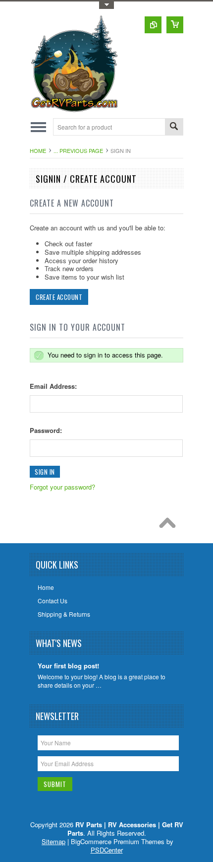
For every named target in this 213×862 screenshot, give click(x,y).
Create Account (59, 297)
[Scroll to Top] (170, 525)
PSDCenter (107, 850)
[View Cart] (174, 24)
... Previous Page (78, 150)
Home (38, 150)
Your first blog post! (68, 666)
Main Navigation (38, 127)
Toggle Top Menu (106, 5)
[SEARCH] (174, 127)
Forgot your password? (62, 487)
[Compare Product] (153, 24)
